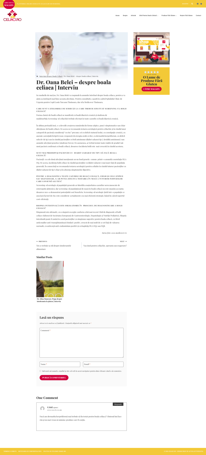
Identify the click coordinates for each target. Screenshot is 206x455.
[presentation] (50, 279)
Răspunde (118, 404)
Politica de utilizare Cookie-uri (54, 451)
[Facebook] (197, 3)
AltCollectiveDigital (196, 451)
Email (87, 364)
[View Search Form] (192, 4)
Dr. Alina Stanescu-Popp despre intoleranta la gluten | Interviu (49, 300)
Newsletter (185, 4)
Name (44, 364)
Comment (46, 330)
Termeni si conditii (10, 451)
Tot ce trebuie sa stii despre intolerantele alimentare (53, 245)
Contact (198, 15)
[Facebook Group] (201, 3)
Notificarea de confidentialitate (30, 451)
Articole (133, 15)
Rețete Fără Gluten (186, 15)
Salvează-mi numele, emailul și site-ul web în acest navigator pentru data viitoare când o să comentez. (82, 371)
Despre (125, 15)
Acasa (118, 15)
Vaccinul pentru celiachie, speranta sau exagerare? (105, 243)
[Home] (37, 76)
